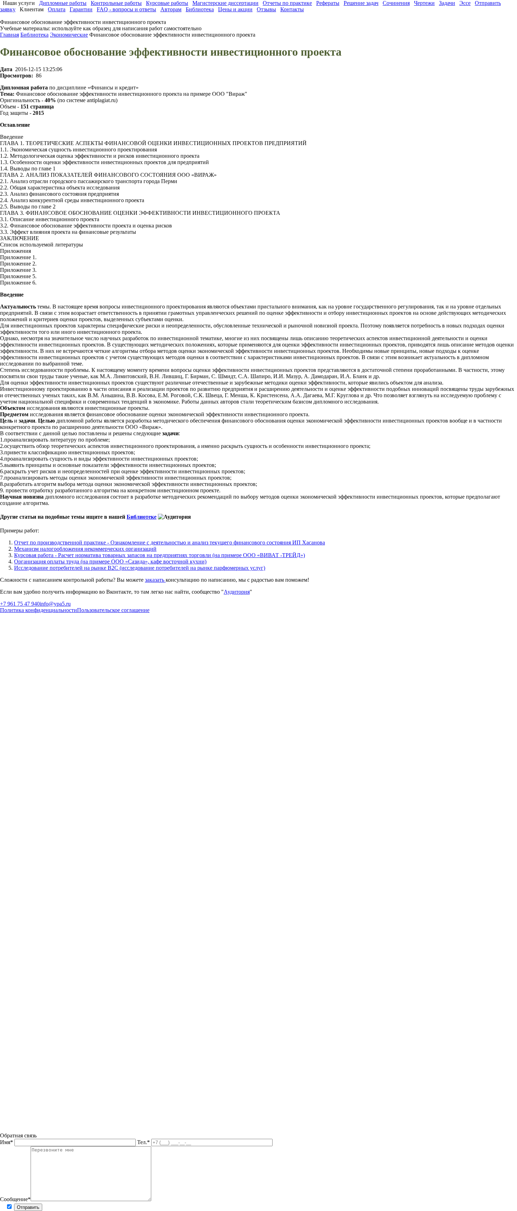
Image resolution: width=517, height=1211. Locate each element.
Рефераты (327, 3)
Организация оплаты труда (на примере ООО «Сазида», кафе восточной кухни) (110, 561)
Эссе (465, 3)
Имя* (7, 1142)
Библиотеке (142, 517)
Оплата (56, 9)
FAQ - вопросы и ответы (126, 9)
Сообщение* (15, 1199)
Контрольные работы (116, 3)
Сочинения (396, 3)
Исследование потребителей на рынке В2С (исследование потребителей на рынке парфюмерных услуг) (139, 568)
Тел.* (144, 1142)
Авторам (170, 9)
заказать (155, 580)
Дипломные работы (63, 3)
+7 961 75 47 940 (20, 604)
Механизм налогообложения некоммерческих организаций (85, 549)
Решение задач (361, 3)
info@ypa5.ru (55, 604)
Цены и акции (235, 9)
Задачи (447, 3)
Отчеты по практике (287, 3)
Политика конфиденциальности (38, 610)
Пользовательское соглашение (113, 610)
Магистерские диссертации (225, 3)
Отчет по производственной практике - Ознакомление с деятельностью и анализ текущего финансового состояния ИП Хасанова (169, 542)
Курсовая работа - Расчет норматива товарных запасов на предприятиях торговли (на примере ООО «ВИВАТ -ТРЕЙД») (159, 555)
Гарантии (81, 9)
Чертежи (424, 3)
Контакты (292, 9)
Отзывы (266, 9)
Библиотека (200, 9)
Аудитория (237, 592)
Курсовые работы (167, 3)
